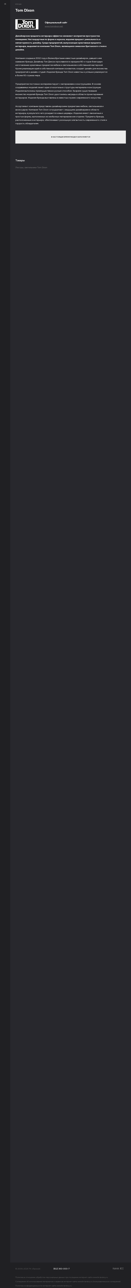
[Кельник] (119, 1268)
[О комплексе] (5, 105)
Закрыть (125, 4)
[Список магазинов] (5, 125)
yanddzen (96, 1269)
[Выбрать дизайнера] (5, 64)
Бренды (18, 4)
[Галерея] (5, 94)
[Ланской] (5, 13)
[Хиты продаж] (5, 54)
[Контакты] (5, 115)
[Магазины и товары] (5, 23)
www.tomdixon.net (54, 26)
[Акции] (5, 74)
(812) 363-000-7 (61, 1269)
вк (85, 1269)
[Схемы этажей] (5, 44)
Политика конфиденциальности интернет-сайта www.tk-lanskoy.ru (43, 1286)
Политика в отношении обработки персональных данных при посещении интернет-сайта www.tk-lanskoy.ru (61, 1277)
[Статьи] (5, 33)
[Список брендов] (5, 135)
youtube (91, 1269)
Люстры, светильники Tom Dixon (31, 168)
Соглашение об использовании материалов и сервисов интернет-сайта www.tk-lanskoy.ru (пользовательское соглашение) (68, 1282)
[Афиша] (5, 84)
